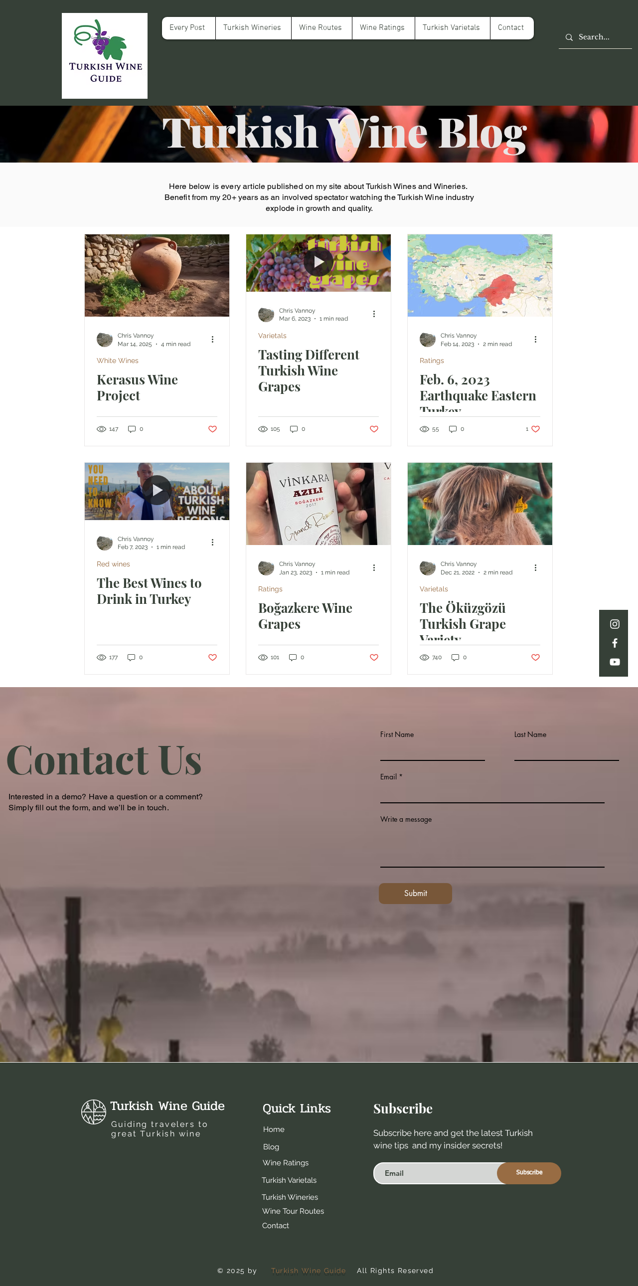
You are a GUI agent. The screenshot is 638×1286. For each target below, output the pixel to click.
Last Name (530, 734)
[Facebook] (615, 643)
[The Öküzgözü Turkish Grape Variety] (480, 504)
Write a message (406, 819)
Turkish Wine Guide (167, 1106)
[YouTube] (615, 662)
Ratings (432, 361)
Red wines (113, 564)
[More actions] (216, 339)
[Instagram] (615, 624)
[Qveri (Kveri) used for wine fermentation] (157, 275)
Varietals (272, 336)
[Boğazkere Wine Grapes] (318, 504)
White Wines (118, 361)
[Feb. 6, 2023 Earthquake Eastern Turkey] (480, 275)
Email (388, 776)
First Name (397, 734)
